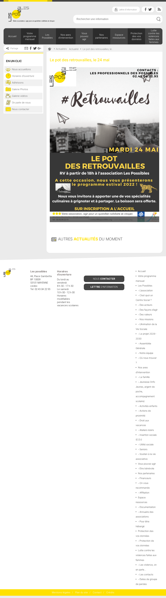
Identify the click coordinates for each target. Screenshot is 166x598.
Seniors (143, 449)
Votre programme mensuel (29, 36)
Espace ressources (119, 36)
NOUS (104, 278)
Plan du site (81, 592)
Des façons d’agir (149, 309)
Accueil (12, 36)
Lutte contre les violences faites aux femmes (153, 36)
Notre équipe (146, 353)
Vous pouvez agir (84, 36)
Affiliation (144, 492)
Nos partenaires (101, 36)
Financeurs (145, 478)
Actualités (61, 48)
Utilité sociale (147, 444)
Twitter (150, 9)
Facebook (146, 9)
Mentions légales (61, 592)
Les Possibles (47, 36)
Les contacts (146, 574)
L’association (146, 290)
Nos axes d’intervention (65, 36)
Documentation (148, 507)
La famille (145, 377)
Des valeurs (146, 314)
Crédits (110, 592)
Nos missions (146, 319)
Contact (97, 592)
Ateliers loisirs (147, 430)
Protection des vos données (136, 36)
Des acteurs (146, 304)
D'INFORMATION (104, 286)
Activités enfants (148, 406)
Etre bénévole (147, 468)
